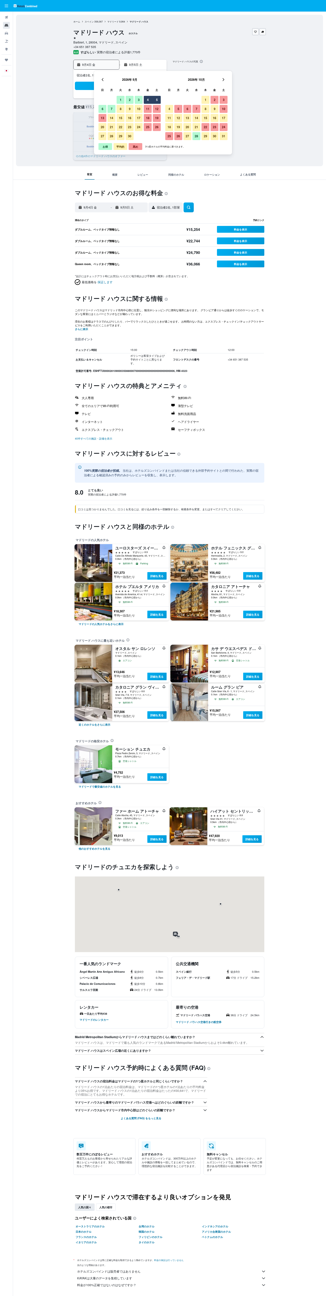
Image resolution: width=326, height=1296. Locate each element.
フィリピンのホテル (150, 1237)
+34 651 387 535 (84, 47)
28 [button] (111, 136)
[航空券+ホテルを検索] (6, 41)
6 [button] (102, 109)
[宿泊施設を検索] (6, 25)
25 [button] (147, 127)
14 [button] (111, 118)
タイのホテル (147, 1242)
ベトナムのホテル (212, 1237)
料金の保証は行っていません (169, 1260)
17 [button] (138, 118)
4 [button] (148, 100)
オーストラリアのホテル (90, 1226)
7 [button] (111, 109)
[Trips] (6, 60)
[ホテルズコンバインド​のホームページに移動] (25, 5)
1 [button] (120, 100)
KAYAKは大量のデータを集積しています (104, 1278)
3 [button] (139, 100)
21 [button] (111, 127)
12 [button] (156, 109)
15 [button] (120, 118)
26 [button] (156, 127)
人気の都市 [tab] (105, 1207)
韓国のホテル (147, 1231)
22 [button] (120, 127)
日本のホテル (83, 1231)
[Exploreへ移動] (6, 49)
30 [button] (129, 136)
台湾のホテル (147, 1226)
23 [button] (129, 127)
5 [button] (157, 100)
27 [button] (102, 136)
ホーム (76, 21)
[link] (101, 624)
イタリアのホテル (86, 1242)
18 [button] (147, 118)
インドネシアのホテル (215, 1226)
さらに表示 (81, 329)
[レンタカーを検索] (6, 33)
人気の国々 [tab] (84, 1207)
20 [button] (102, 127)
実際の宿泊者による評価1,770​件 (119, 52)
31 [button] (223, 136)
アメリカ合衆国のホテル (216, 1231)
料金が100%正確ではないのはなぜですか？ (106, 1285)
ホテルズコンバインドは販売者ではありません (109, 1271)
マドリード (113, 21)
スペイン (89, 21)
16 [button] (129, 118)
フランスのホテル (86, 1237)
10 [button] (138, 109)
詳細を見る (157, 576)
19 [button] (156, 118)
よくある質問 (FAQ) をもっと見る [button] (141, 1118)
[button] (6, 6)
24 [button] (138, 127)
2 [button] (130, 100)
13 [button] (102, 118)
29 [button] (120, 136)
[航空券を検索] (6, 17)
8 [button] (120, 109)
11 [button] (147, 109)
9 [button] (130, 109)
